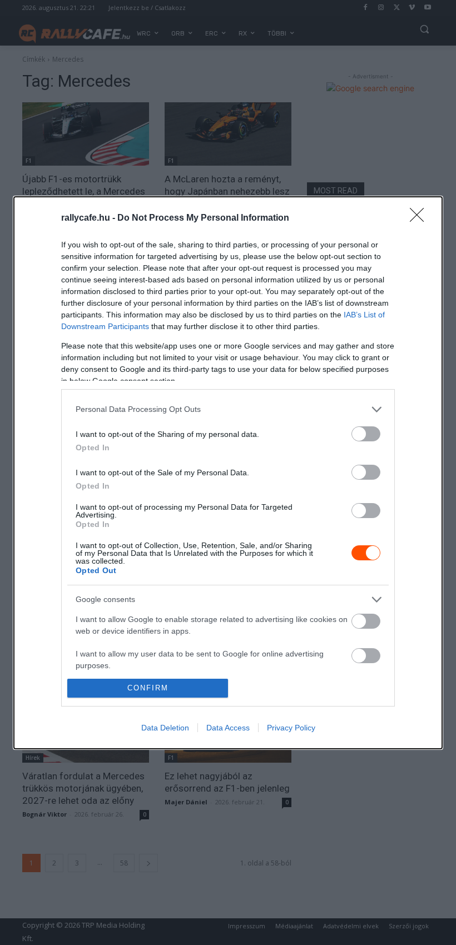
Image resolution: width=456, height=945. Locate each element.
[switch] (365, 433)
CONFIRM (147, 688)
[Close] (420, 218)
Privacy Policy (291, 727)
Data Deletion (165, 727)
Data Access (228, 727)
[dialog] (228, 473)
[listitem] (228, 409)
